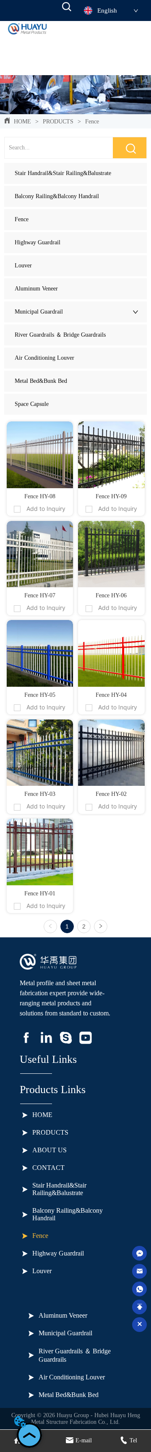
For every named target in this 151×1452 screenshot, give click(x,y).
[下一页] (100, 926)
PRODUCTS (58, 121)
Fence (92, 121)
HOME (22, 121)
